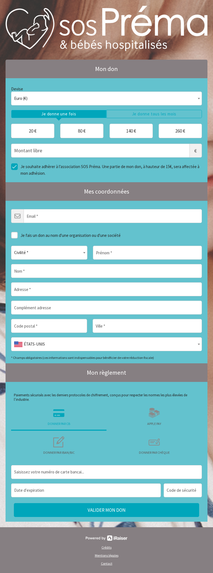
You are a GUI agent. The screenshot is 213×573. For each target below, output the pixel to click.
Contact (106, 563)
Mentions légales (106, 555)
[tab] (58, 114)
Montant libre (195, 151)
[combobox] (106, 98)
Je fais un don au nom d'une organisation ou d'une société (71, 235)
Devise (17, 89)
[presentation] (58, 114)
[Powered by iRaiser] (106, 538)
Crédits (106, 547)
